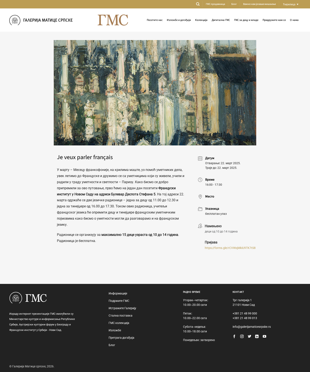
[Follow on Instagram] (242, 336)
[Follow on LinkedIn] (257, 336)
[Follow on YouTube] (264, 336)
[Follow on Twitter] (249, 336)
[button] (197, 4)
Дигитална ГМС (221, 20)
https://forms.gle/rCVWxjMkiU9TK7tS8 (230, 248)
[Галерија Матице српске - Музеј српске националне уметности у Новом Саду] (41, 20)
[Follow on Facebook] (234, 336)
